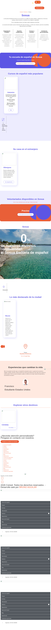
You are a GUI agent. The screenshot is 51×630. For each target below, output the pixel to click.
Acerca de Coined (7, 453)
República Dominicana (25, 353)
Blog (4, 454)
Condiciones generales (8, 457)
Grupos (4, 446)
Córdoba (5, 425)
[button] (25, 356)
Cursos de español (7, 444)
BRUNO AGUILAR (28, 487)
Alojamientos (6, 451)
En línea (5, 447)
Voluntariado (6, 449)
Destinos (25, 11)
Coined (21, 11)
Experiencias (6, 456)
